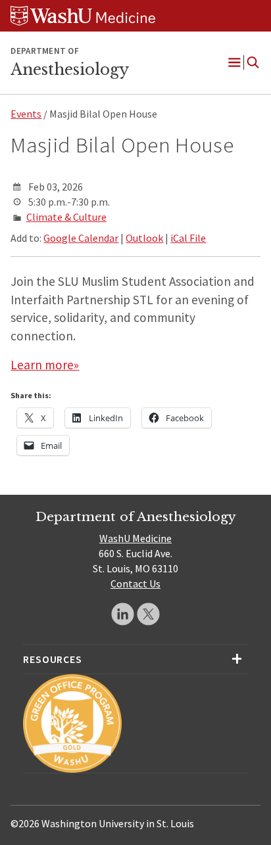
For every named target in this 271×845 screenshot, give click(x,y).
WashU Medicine (135, 538)
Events (26, 113)
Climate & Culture (66, 216)
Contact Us (135, 583)
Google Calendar (80, 237)
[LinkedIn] (122, 614)
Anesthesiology (70, 69)
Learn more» (45, 365)
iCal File (188, 237)
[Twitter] (148, 614)
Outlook (144, 237)
